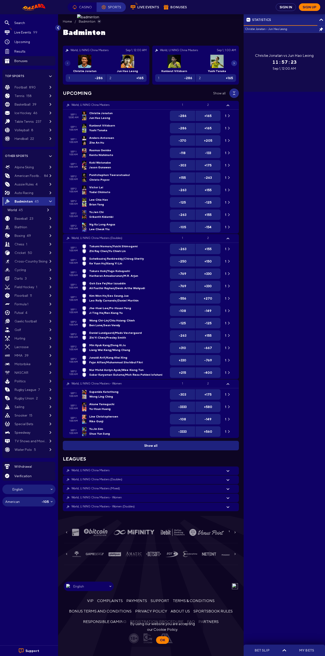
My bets (306, 650)
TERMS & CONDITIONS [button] (194, 600)
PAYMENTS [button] (136, 600)
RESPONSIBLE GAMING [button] (104, 621)
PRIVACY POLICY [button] (151, 611)
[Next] (234, 63)
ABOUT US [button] (180, 611)
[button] (82, 7)
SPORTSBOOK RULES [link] (213, 611)
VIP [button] (90, 600)
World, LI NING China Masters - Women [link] (96, 383)
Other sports (16, 156)
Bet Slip (262, 650)
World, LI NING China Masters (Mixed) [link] (95, 488)
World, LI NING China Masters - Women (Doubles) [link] (103, 506)
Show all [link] (219, 93)
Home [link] (67, 21)
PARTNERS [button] (208, 621)
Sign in (286, 7)
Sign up (309, 7)
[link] (34, 7)
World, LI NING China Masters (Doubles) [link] (96, 238)
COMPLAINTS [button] (110, 600)
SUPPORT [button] (160, 600)
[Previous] (67, 63)
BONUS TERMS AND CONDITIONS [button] (100, 611)
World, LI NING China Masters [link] (90, 105)
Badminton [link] (87, 21)
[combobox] (28, 489)
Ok (162, 640)
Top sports (14, 76)
